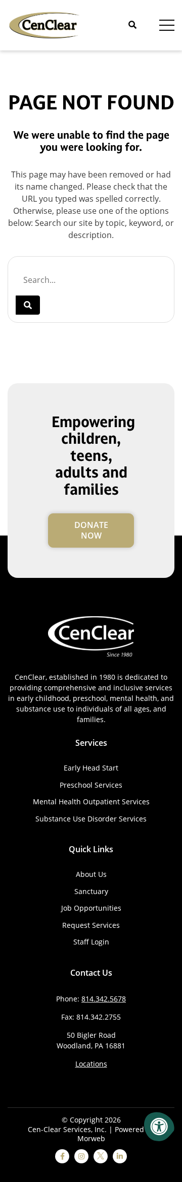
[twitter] (101, 1156)
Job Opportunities (91, 908)
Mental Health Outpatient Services (91, 801)
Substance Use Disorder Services (91, 818)
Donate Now (91, 530)
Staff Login (91, 942)
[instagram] (81, 1156)
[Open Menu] (166, 25)
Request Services (91, 925)
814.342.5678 (103, 998)
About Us (91, 874)
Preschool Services (91, 785)
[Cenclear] (45, 24)
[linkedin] (120, 1156)
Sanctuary (91, 891)
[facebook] (62, 1156)
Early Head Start (91, 768)
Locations (91, 1064)
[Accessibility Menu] (159, 1126)
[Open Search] (132, 25)
